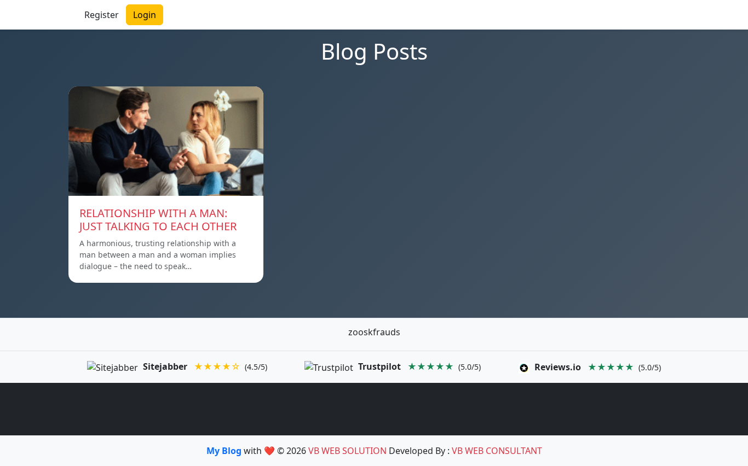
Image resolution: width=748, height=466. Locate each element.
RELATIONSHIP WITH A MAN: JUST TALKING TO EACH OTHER (158, 220)
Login (144, 15)
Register (101, 15)
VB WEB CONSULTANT (497, 451)
